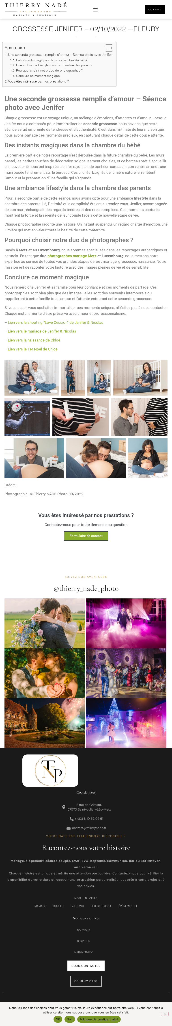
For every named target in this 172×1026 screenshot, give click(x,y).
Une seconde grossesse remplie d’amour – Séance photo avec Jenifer (60, 54)
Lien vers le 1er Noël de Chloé (33, 349)
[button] (95, 9)
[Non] (165, 1014)
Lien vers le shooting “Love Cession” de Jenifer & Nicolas (55, 322)
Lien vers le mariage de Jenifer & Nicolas (42, 331)
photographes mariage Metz (72, 256)
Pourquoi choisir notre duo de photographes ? (49, 70)
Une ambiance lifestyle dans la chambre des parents (54, 65)
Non (70, 1019)
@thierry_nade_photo (86, 588)
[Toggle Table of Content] (107, 48)
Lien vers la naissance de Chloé (34, 340)
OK (58, 1019)
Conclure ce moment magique (38, 76)
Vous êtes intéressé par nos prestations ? (38, 81)
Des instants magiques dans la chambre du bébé (51, 60)
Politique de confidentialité (99, 1019)
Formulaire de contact (86, 536)
